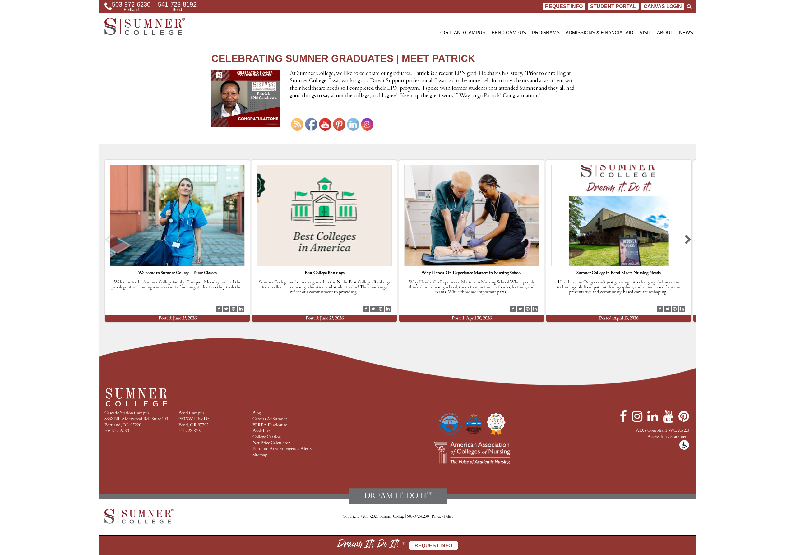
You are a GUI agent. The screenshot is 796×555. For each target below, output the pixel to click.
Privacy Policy (442, 516)
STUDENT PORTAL (613, 6)
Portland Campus (461, 32)
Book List (261, 431)
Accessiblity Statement (668, 437)
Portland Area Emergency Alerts (282, 449)
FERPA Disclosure (269, 425)
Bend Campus (509, 32)
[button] (108, 241)
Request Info (564, 6)
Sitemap (259, 455)
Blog (256, 413)
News (686, 32)
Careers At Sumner (269, 419)
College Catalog (266, 437)
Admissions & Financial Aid (599, 32)
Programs (546, 32)
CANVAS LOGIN (663, 6)
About (665, 32)
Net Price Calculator (271, 443)
